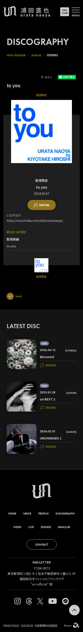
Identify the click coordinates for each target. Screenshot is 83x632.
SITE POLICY (27, 625)
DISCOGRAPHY (65, 513)
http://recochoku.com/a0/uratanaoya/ (35, 220)
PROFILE (43, 513)
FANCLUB (65, 11)
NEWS (27, 513)
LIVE (31, 527)
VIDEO (17, 527)
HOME (12, 513)
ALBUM (36, 55)
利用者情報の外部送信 (46, 625)
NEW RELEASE (16, 55)
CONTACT (41, 544)
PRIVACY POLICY (11, 625)
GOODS (46, 527)
